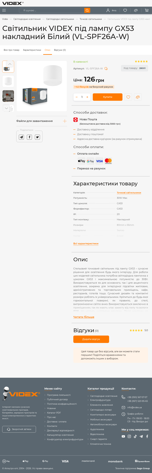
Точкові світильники (129, 192)
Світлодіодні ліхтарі (101, 409)
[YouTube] (123, 436)
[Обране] (125, 10)
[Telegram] (141, 436)
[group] (41, 86)
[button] (10, 64)
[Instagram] (129, 436)
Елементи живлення (101, 405)
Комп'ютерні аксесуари (103, 414)
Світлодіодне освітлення (103, 396)
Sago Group (143, 468)
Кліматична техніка (100, 444)
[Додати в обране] (128, 97)
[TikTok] (135, 436)
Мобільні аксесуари (101, 419)
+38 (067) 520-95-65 (137, 401)
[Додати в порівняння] (137, 97)
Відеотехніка (97, 434)
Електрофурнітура (100, 400)
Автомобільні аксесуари (103, 424)
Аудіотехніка (97, 429)
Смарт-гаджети (98, 439)
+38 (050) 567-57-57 (137, 397)
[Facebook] (147, 436)
